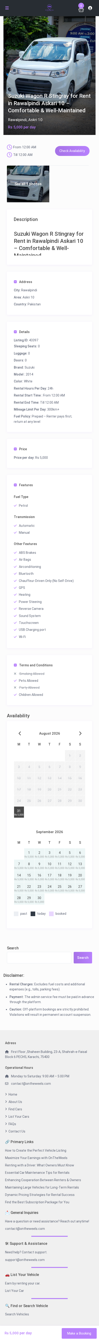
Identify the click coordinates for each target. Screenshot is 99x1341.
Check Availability (72, 151)
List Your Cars (19, 1116)
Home (13, 1094)
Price (23, 449)
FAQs (12, 1124)
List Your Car (14, 1291)
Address (25, 282)
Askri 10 (35, 119)
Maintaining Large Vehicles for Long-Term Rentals (42, 1187)
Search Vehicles (17, 1314)
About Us (15, 1102)
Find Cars (15, 1109)
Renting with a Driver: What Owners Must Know (39, 1165)
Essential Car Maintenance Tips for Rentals (37, 1172)
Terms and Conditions (36, 665)
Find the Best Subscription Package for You (37, 1202)
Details (24, 332)
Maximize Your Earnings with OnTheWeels (36, 1158)
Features (26, 485)
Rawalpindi (17, 119)
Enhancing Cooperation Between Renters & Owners (43, 1180)
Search (13, 948)
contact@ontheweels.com (31, 1083)
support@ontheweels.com (25, 1260)
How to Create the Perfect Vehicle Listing (35, 1150)
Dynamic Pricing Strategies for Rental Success (40, 1195)
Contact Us (17, 1131)
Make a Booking (79, 1333)
